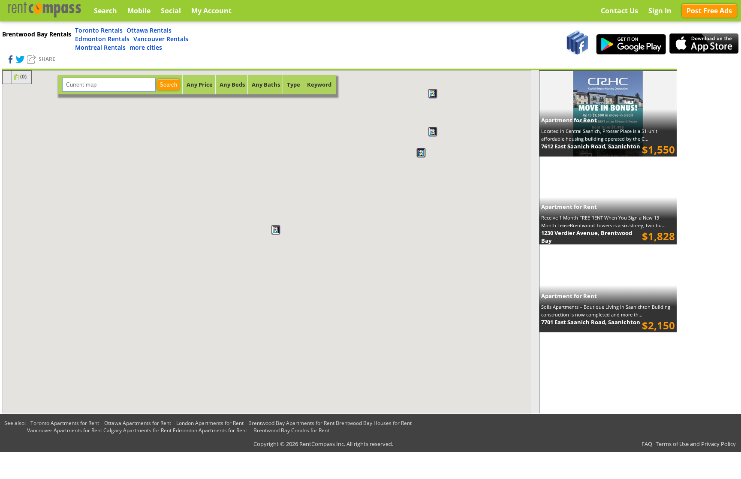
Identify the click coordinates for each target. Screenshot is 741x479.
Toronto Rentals (99, 30)
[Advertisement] (709, 197)
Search (168, 84)
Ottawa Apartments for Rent (137, 423)
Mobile (139, 10)
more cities (146, 47)
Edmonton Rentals (102, 39)
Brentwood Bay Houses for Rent (374, 423)
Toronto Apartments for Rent (64, 423)
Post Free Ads (709, 10)
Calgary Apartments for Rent (137, 430)
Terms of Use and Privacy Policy (696, 444)
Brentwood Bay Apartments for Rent (291, 423)
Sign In (660, 10)
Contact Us (619, 10)
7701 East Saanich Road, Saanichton (590, 322)
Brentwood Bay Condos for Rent (291, 430)
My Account (211, 10)
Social (171, 10)
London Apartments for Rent (210, 423)
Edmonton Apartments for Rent (210, 430)
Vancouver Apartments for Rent (64, 430)
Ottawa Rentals (149, 30)
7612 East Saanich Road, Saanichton (590, 146)
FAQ (647, 444)
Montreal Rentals (100, 47)
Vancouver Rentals (160, 39)
